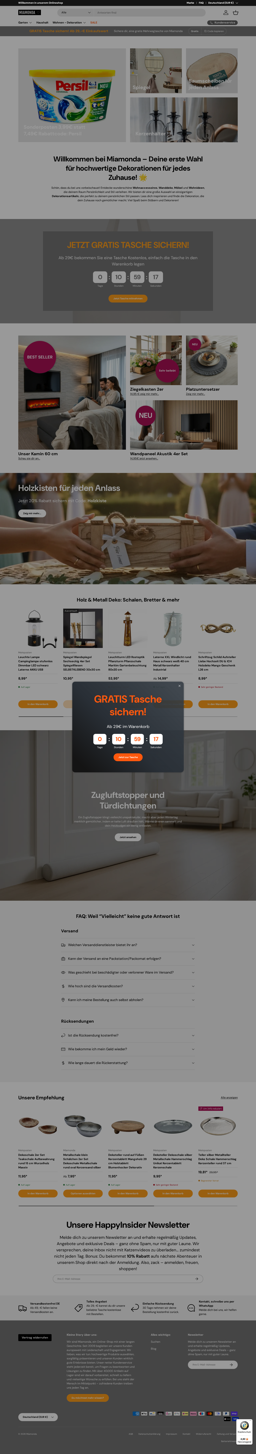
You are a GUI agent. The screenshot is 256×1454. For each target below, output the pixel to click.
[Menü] (250, 1421)
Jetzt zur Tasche (128, 757)
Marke (190, 2)
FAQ (201, 2)
